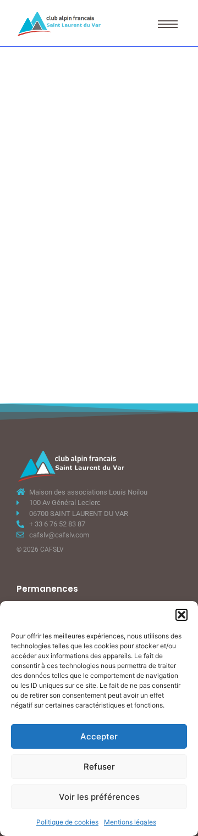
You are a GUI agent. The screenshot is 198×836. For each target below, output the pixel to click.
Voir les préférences (99, 797)
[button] (181, 614)
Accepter (99, 736)
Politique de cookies (67, 822)
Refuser (99, 766)
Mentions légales (130, 822)
